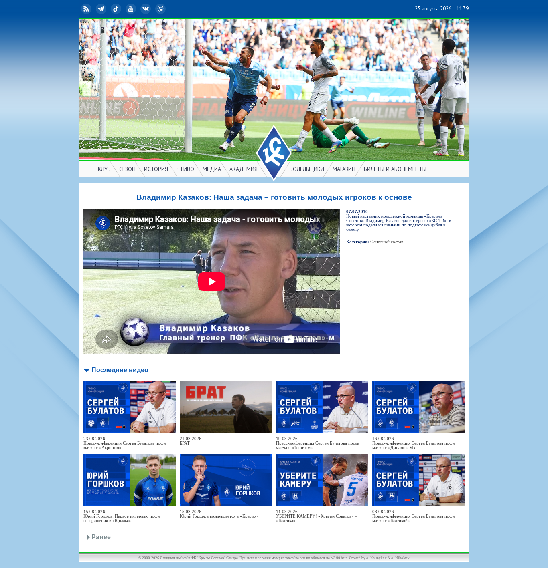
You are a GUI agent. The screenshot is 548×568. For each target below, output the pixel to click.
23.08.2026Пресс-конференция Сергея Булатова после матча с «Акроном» (124, 443)
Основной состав (386, 242)
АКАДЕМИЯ (243, 169)
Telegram (107, 8)
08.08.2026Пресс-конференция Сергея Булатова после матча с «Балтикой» (413, 516)
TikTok (122, 8)
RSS (92, 8)
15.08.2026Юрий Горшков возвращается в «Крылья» (219, 514)
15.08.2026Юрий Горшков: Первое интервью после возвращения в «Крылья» (121, 516)
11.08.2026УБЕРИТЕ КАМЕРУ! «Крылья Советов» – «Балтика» (316, 516)
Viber (166, 8)
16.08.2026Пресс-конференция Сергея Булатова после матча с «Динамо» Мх (413, 443)
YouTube (137, 8)
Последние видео (119, 370)
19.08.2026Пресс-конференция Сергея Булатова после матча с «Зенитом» (317, 443)
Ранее (101, 537)
